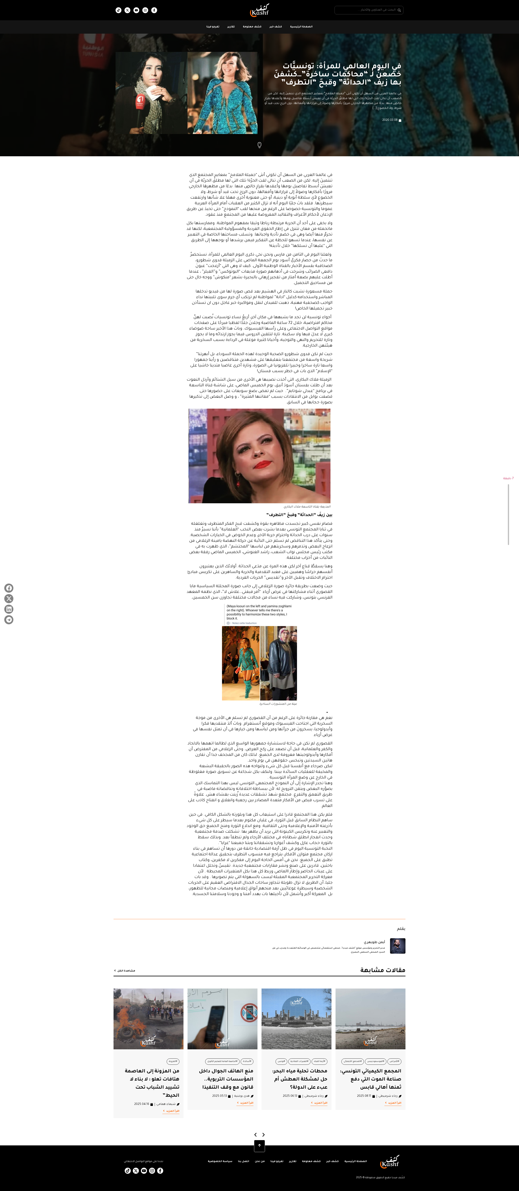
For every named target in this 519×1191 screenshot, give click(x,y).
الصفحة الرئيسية (301, 27)
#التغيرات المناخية (299, 1061)
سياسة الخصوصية (220, 1161)
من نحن (260, 1161)
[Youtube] (136, 10)
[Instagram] (145, 10)
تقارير (231, 27)
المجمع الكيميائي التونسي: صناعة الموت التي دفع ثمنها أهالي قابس (370, 1079)
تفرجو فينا (212, 27)
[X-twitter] (127, 10)
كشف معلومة (252, 27)
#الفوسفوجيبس (375, 1061)
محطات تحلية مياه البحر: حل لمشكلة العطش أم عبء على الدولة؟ (299, 1079)
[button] (8, 588)
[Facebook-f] (154, 10)
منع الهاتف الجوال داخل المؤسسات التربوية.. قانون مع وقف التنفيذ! (226, 1079)
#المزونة (173, 1061)
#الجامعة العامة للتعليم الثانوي (222, 1061)
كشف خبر (276, 27)
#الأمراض (394, 1061)
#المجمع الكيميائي (353, 1061)
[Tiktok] (118, 10)
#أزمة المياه (319, 1061)
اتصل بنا (243, 1161)
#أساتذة (247, 1061)
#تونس (281, 1061)
